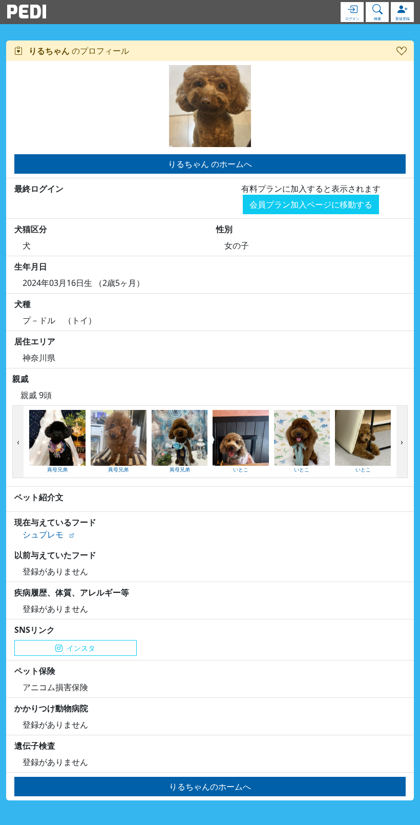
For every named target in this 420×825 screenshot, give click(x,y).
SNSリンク (34, 629)
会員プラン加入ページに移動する (310, 204)
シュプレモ (43, 534)
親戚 (20, 378)
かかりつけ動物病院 (51, 708)
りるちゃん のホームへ (210, 164)
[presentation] (18, 442)
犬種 (22, 304)
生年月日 (30, 266)
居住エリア (34, 341)
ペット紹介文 (39, 497)
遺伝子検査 (34, 745)
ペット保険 (34, 670)
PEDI (26, 12)
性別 (224, 229)
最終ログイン (39, 188)
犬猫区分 (30, 229)
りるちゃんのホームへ (210, 786)
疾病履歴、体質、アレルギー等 (71, 592)
